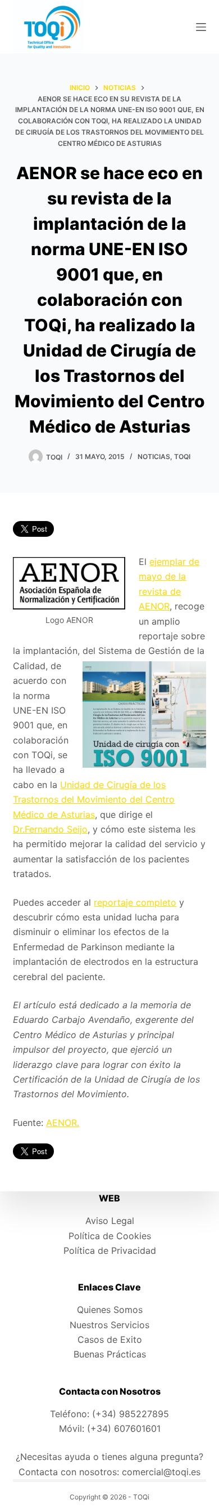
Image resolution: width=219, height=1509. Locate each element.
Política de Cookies (110, 1235)
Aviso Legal (109, 1220)
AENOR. (62, 1122)
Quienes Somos (110, 1309)
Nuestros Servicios (109, 1324)
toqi (182, 456)
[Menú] (201, 27)
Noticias (154, 456)
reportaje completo (135, 902)
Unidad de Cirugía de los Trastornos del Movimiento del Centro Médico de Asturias (94, 799)
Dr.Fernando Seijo (50, 829)
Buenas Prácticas (110, 1354)
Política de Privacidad (109, 1250)
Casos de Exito (109, 1339)
